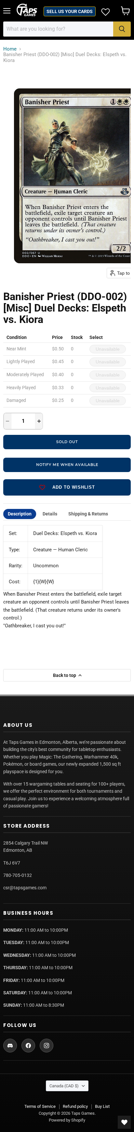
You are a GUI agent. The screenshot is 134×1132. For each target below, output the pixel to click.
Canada (64, 1085)
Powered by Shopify (67, 1120)
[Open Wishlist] (124, 1122)
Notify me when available (67, 464)
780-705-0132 (17, 875)
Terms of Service (40, 1106)
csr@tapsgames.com (25, 887)
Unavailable (108, 349)
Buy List (102, 1106)
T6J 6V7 (11, 862)
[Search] (122, 29)
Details (50, 513)
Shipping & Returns (88, 513)
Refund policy (75, 1106)
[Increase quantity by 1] (39, 421)
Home (10, 49)
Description (20, 513)
